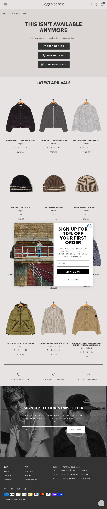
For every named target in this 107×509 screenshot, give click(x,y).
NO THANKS (73, 280)
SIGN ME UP (73, 271)
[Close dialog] (89, 226)
